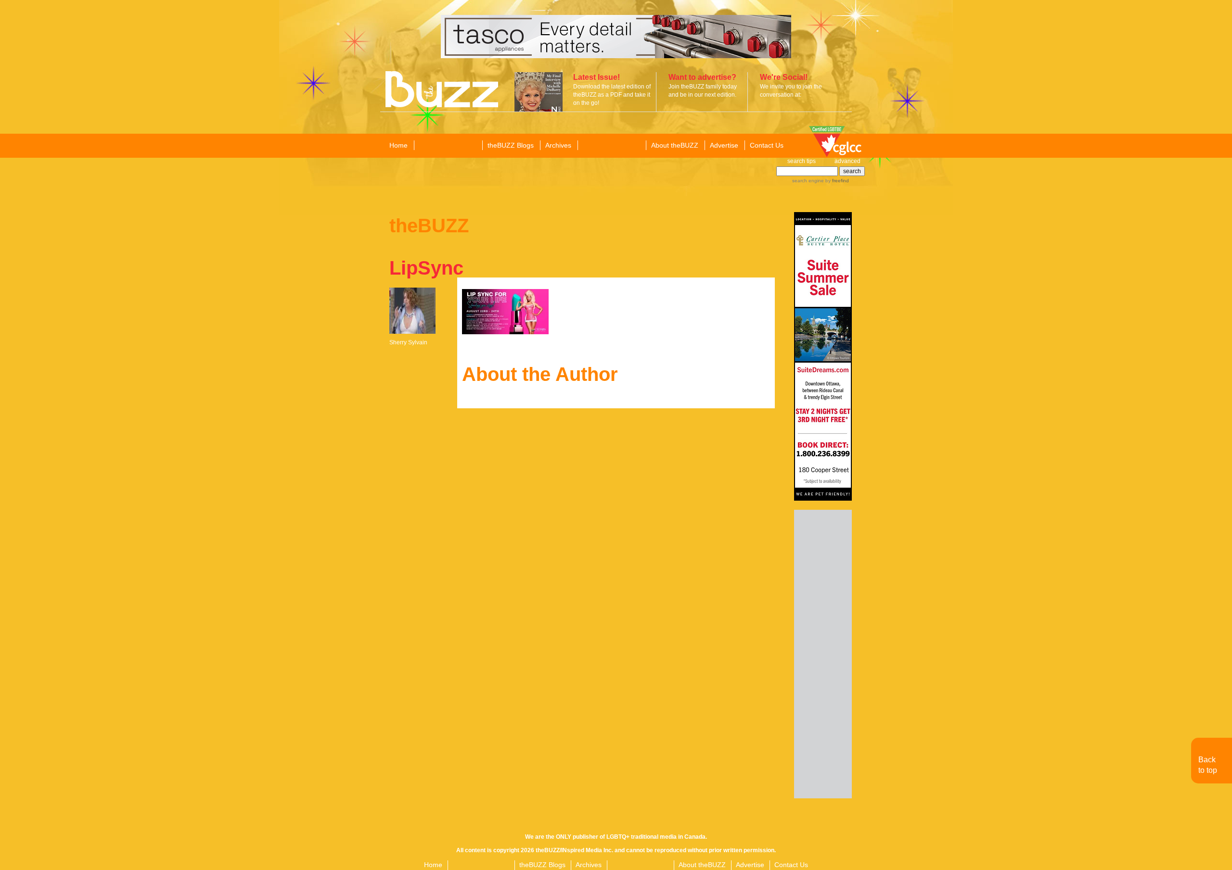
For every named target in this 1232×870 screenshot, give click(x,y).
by (836, 180)
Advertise (724, 145)
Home (398, 145)
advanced (847, 161)
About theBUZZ (674, 145)
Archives (558, 145)
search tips (801, 161)
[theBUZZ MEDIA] (611, 146)
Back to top (1207, 765)
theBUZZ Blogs (511, 145)
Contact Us (766, 145)
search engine (808, 180)
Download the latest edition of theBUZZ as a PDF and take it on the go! (612, 94)
